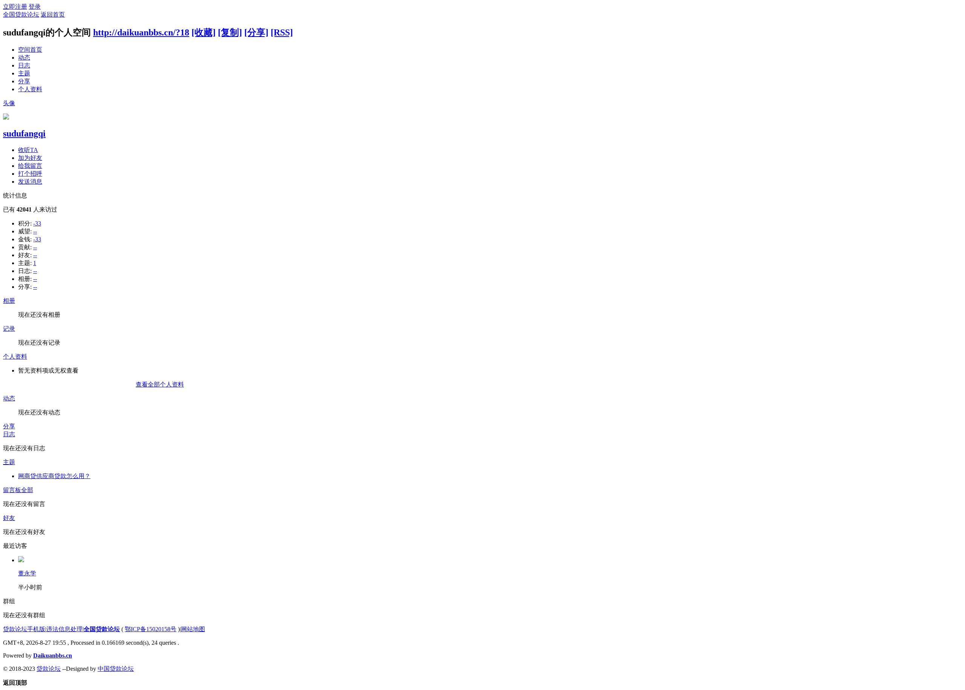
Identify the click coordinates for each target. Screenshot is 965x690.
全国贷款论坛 (21, 14)
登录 (35, 6)
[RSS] (282, 32)
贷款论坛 (49, 668)
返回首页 (53, 14)
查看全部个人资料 (160, 384)
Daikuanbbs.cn (52, 655)
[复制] (230, 32)
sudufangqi (24, 133)
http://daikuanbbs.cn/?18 (141, 32)
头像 (9, 103)
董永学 (27, 573)
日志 (24, 65)
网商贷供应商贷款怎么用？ (54, 476)
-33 (37, 223)
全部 (27, 490)
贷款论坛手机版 (24, 629)
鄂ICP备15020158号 (150, 629)
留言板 (12, 490)
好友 (9, 518)
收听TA (28, 150)
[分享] (256, 32)
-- (35, 231)
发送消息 (30, 181)
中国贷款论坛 (116, 668)
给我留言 (30, 166)
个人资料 (30, 89)
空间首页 (30, 49)
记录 (9, 328)
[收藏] (203, 32)
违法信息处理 (64, 629)
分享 (24, 81)
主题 (24, 73)
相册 (9, 300)
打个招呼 (30, 173)
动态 (24, 57)
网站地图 (193, 629)
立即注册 (15, 6)
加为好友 (30, 158)
